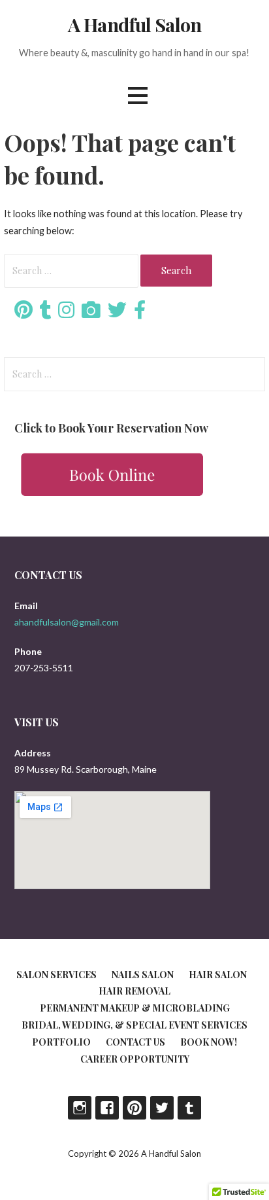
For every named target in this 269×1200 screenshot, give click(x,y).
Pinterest (134, 1108)
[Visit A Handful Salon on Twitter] (117, 313)
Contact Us (135, 1042)
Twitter (162, 1108)
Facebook (107, 1108)
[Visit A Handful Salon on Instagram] (66, 313)
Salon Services (56, 974)
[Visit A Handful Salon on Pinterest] (23, 313)
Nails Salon (143, 974)
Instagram (79, 1108)
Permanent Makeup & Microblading (135, 1008)
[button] (138, 95)
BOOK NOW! (208, 1042)
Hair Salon (218, 974)
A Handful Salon (134, 24)
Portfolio (61, 1042)
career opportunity (134, 1059)
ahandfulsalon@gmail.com (66, 621)
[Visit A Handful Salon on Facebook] (140, 313)
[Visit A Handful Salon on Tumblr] (46, 313)
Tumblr (189, 1108)
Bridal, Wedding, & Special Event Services (134, 1025)
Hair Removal (134, 991)
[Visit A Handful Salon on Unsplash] (91, 313)
